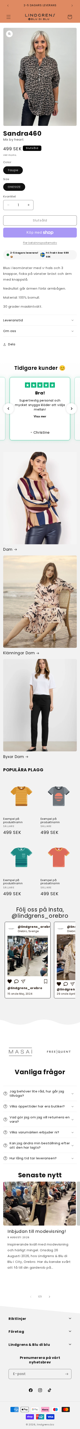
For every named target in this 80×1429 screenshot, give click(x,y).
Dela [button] (11, 344)
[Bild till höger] (49, 1296)
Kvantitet (9, 196)
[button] (8, 17)
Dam (8, 549)
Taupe (15, 171)
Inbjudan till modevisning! (36, 1231)
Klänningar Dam (19, 653)
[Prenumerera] (66, 1374)
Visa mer (40, 416)
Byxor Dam (13, 756)
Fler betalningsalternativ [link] (40, 243)
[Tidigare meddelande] (8, 5)
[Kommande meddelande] (72, 5)
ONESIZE (16, 188)
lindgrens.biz (45, 1424)
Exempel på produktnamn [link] (13, 820)
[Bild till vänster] (30, 1296)
